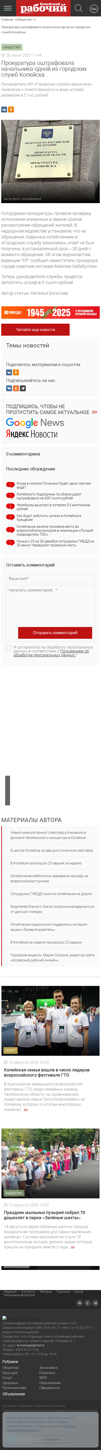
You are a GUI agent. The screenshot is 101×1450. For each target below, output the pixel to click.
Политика (47, 1373)
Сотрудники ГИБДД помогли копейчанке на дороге (51, 894)
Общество (10, 1368)
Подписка (63, 1291)
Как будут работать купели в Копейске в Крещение (49, 518)
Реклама (45, 1291)
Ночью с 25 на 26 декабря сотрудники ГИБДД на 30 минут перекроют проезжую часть (55, 543)
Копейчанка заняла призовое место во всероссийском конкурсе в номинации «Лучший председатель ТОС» (55, 530)
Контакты (28, 1291)
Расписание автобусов (19, 1295)
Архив (79, 1291)
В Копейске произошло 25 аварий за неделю (46, 863)
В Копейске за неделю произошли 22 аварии (46, 942)
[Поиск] (78, 8)
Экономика (48, 1368)
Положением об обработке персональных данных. (51, 653)
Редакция (10, 1291)
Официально (49, 1388)
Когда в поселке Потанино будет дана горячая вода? (54, 485)
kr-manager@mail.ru (30, 1345)
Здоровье (10, 1383)
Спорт (7, 1378)
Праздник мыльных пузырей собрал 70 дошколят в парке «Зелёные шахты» (44, 1215)
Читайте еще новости (35, 329)
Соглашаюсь (50, 1439)
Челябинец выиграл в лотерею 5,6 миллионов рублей (53, 507)
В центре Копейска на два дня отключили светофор (52, 850)
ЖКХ (43, 1378)
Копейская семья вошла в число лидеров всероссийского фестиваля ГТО (46, 1072)
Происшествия (14, 1388)
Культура (9, 1373)
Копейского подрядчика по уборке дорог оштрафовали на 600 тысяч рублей (49, 496)
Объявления (13, 1394)
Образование (50, 1383)
